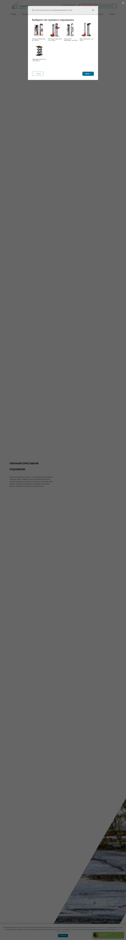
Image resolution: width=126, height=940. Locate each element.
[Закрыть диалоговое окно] (123, 3)
